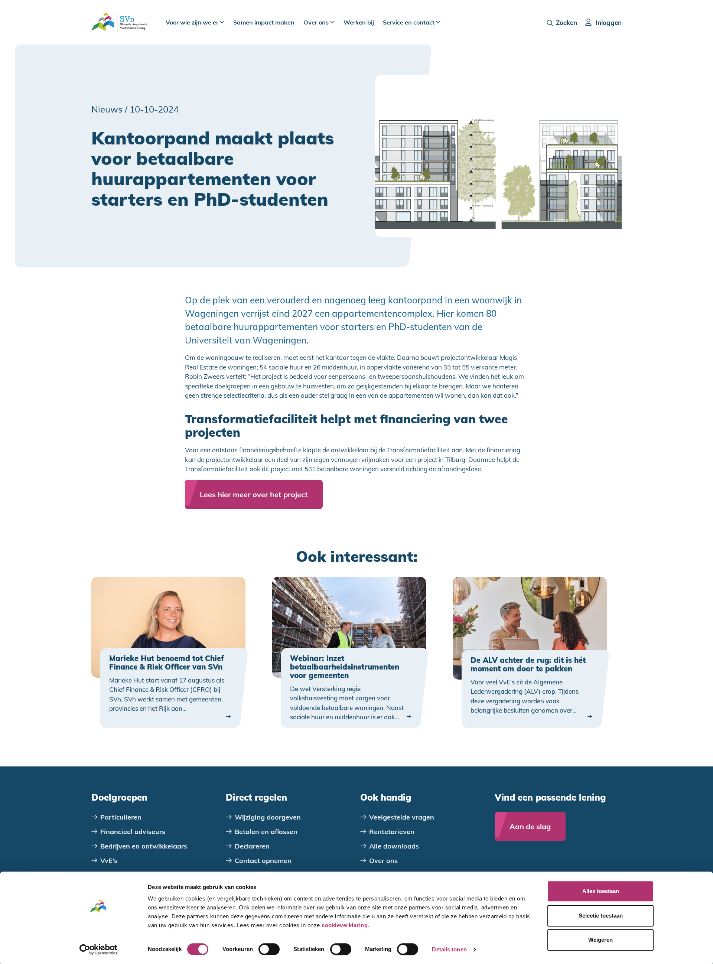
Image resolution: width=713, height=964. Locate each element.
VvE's (108, 860)
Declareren (252, 846)
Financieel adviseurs (132, 831)
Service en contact (409, 22)
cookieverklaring (345, 925)
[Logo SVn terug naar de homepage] (119, 22)
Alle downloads (394, 846)
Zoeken (566, 22)
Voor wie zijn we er (193, 22)
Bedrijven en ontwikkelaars (143, 846)
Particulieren (120, 817)
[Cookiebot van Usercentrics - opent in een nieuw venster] (98, 949)
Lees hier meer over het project (254, 494)
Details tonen (449, 949)
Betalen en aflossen (266, 831)
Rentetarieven (391, 831)
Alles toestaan (600, 891)
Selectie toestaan (601, 915)
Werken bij (359, 22)
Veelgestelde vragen (401, 817)
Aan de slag (530, 826)
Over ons (316, 22)
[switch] (269, 949)
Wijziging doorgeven (268, 817)
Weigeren (600, 940)
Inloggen (609, 22)
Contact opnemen (263, 860)
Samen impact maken (263, 22)
